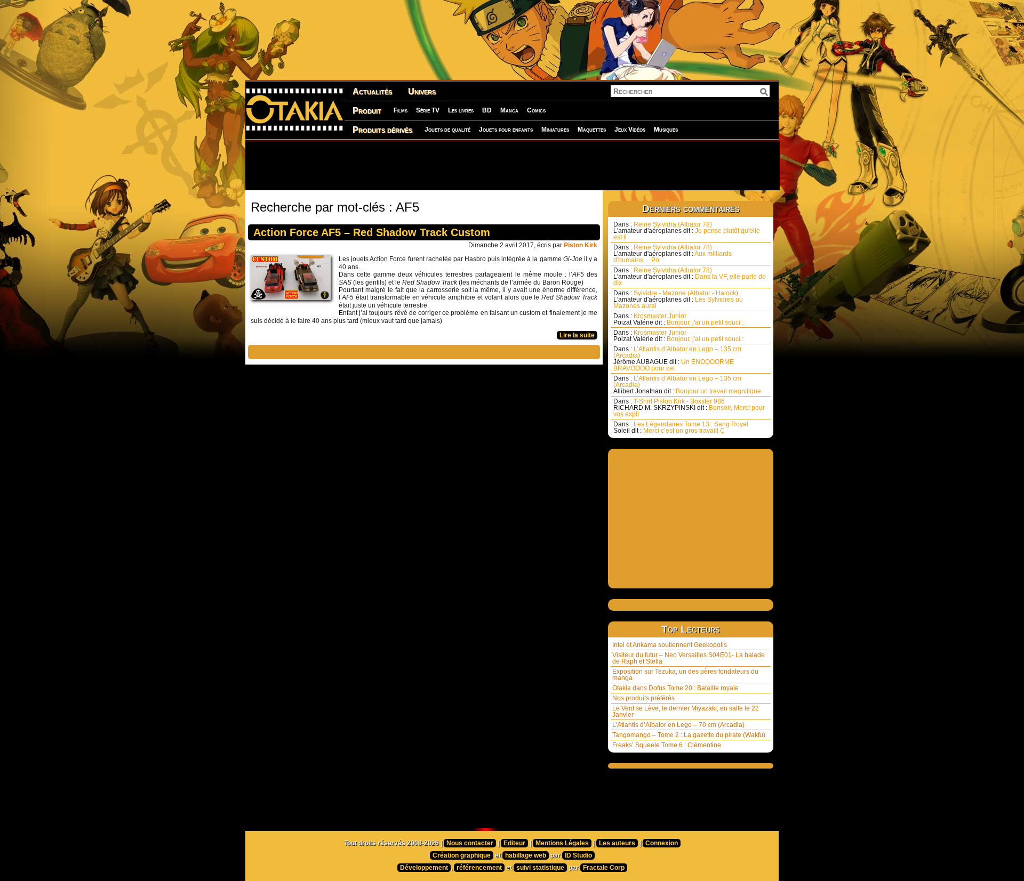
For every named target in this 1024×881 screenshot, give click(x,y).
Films (400, 110)
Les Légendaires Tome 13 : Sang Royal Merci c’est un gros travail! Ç (680, 427)
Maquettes (592, 129)
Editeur (514, 843)
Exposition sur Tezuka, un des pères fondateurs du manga (685, 675)
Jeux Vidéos (629, 129)
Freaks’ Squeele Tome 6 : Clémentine (666, 745)
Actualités (372, 91)
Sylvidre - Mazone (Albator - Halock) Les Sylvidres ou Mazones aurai (678, 299)
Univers (422, 91)
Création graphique (462, 855)
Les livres (461, 110)
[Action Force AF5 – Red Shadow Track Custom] (293, 280)
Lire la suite (577, 335)
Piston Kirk (580, 245)
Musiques (666, 129)
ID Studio (578, 855)
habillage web (525, 855)
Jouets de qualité (447, 129)
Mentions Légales (562, 843)
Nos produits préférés (643, 698)
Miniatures (555, 129)
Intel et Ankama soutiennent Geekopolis (669, 645)
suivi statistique (540, 867)
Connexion (661, 843)
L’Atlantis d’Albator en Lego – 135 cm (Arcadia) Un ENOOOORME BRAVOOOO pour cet (677, 358)
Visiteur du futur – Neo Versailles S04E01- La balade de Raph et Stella (688, 658)
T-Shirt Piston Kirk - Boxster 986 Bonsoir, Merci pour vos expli (689, 408)
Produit (367, 110)
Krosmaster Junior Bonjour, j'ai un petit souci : (678, 319)
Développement (424, 867)
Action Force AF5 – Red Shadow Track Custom (371, 232)
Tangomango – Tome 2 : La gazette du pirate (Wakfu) (688, 735)
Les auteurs (617, 843)
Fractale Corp (604, 867)
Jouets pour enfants (506, 129)
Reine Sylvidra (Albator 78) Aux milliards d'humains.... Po (672, 254)
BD (487, 110)
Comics (536, 110)
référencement (479, 867)
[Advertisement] (512, 165)
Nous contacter (469, 843)
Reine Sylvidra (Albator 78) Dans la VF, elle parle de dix (689, 276)
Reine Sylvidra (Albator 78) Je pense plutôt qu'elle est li (686, 231)
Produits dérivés (382, 129)
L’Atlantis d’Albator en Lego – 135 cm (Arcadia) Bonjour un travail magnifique (687, 385)
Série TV (427, 110)
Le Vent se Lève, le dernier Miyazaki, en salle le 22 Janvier (685, 711)
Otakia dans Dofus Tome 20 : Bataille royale (675, 688)
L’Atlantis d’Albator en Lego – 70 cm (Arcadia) (678, 725)
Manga (509, 110)
